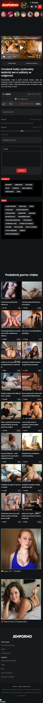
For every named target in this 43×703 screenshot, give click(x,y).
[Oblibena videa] (28, 7)
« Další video (12, 63)
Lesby (31, 206)
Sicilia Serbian (11, 230)
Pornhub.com (11, 224)
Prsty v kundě (31, 227)
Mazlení (32, 213)
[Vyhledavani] (36, 7)
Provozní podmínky (7, 645)
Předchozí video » (32, 63)
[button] (40, 7)
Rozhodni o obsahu (7, 677)
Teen (18, 192)
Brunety (9, 185)
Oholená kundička (13, 220)
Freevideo (18, 185)
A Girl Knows (11, 206)
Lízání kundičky (22, 210)
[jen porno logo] (21, 636)
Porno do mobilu (26, 224)
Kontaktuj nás (6, 653)
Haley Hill (22, 206)
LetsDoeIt (9, 210)
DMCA (3, 649)
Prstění (8, 227)
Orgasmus (27, 220)
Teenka (22, 230)
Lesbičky (15, 188)
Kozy (7, 188)
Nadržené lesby (24, 217)
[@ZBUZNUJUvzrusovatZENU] (17, 14)
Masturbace (27, 188)
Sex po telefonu (6, 673)
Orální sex (10, 192)
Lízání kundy (10, 213)
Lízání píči (22, 213)
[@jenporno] (3, 14)
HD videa (29, 185)
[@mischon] (36, 14)
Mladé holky (10, 217)
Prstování (18, 227)
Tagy (3, 665)
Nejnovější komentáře (8, 661)
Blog (2, 669)
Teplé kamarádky (12, 234)
